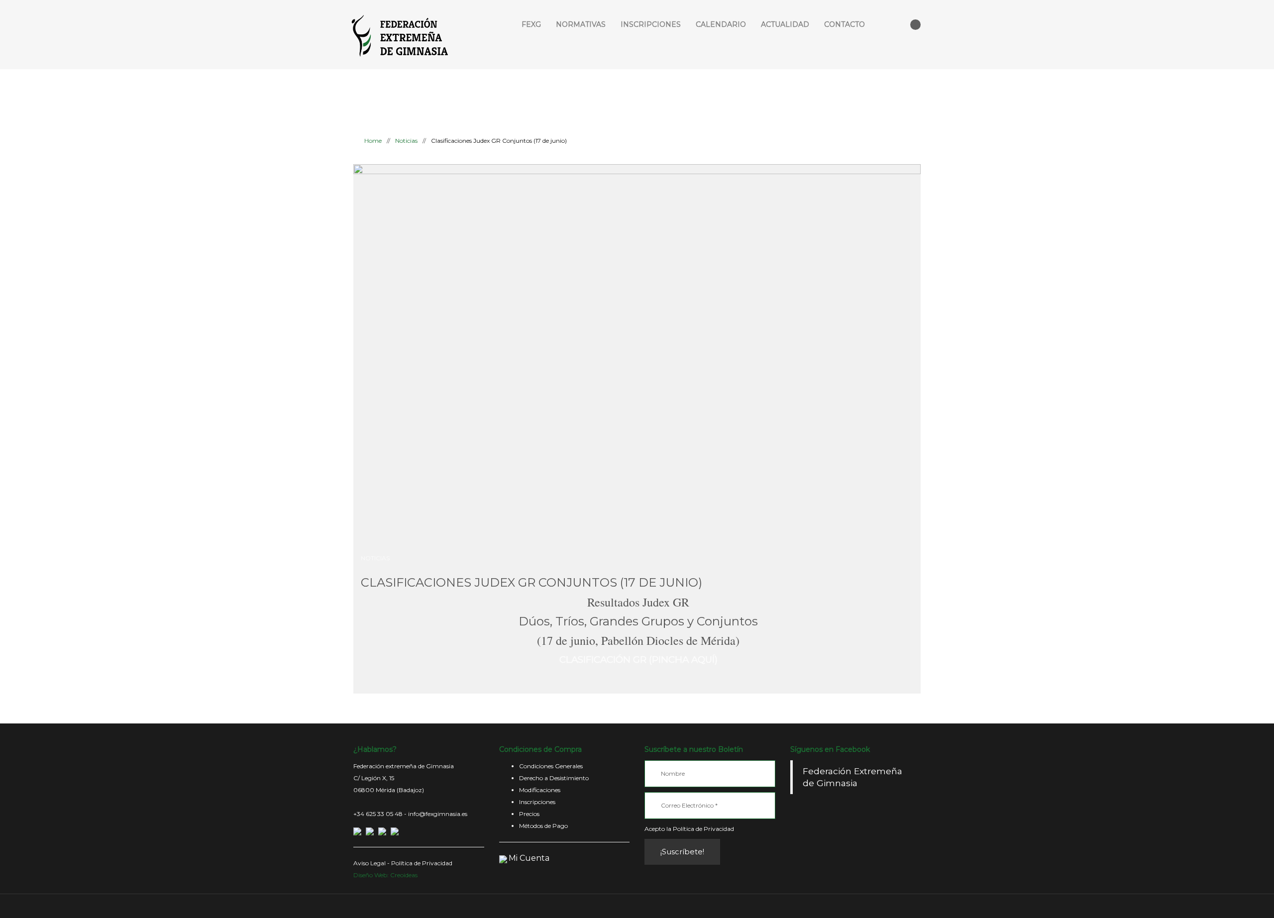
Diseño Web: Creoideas (385, 875)
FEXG (531, 24)
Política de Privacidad (421, 863)
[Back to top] (637, 906)
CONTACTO (844, 24)
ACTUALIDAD (785, 24)
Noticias (406, 140)
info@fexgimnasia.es (437, 813)
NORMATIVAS (581, 24)
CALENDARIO (721, 24)
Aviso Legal (369, 863)
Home (372, 140)
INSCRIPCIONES (651, 24)
